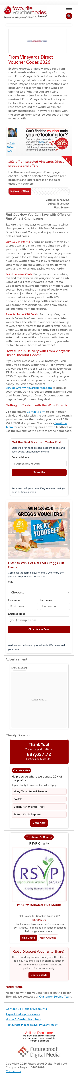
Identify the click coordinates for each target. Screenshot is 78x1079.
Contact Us (13, 1009)
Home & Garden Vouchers (23, 1019)
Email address (20, 457)
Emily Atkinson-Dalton (11, 147)
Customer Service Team (55, 996)
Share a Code (39, 975)
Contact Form (35, 411)
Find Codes (28, 937)
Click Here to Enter (39, 629)
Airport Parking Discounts (23, 1014)
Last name (46, 600)
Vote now (39, 822)
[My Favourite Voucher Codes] (25, 12)
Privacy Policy (48, 1024)
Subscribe (39, 472)
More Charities (48, 937)
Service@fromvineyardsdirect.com (29, 387)
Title (10, 582)
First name (14, 600)
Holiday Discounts (34, 1009)
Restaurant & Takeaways (22, 1024)
